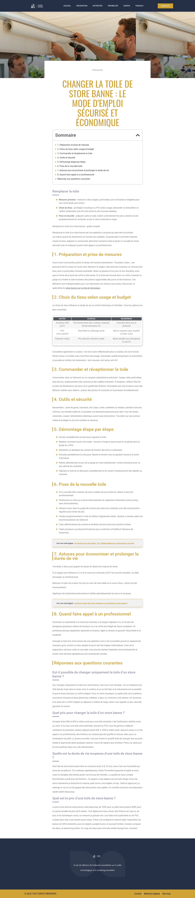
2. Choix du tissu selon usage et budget (75, 149)
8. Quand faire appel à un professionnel (75, 174)
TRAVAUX (139, 6)
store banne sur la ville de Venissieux (83, 288)
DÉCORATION (81, 6)
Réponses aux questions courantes (73, 179)
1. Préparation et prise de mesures (73, 145)
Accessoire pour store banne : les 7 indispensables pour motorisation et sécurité (104, 543)
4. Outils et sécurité (66, 157)
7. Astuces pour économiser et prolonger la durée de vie (83, 170)
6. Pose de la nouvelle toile (69, 166)
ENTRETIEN (97, 6)
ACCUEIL (67, 6)
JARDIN (126, 6)
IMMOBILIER (113, 6)
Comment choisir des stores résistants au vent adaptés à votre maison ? (101, 603)
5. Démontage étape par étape (71, 162)
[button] (138, 135)
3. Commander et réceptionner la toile (74, 153)
